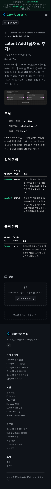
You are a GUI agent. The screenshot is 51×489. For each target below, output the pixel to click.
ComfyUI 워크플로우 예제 (18, 375)
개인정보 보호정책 (14, 444)
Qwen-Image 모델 (14, 408)
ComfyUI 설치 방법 (15, 360)
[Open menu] (46, 14)
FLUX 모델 (11, 396)
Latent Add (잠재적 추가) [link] (18, 36)
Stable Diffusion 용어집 (17, 433)
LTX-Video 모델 (14, 411)
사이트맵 (10, 448)
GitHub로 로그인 (27, 298)
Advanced (40, 33)
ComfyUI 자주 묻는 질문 (17, 429)
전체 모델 (11, 392)
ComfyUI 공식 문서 (19, 7)
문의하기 (10, 465)
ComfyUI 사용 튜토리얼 (17, 371)
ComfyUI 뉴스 (12, 437)
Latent (30, 33)
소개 (8, 462)
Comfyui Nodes (17, 33)
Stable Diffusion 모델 (16, 415)
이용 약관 (11, 440)
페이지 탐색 (12, 22)
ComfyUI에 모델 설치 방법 (18, 367)
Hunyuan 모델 (13, 404)
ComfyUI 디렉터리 (14, 379)
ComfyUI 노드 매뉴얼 (16, 363)
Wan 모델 (11, 400)
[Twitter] (9, 345)
